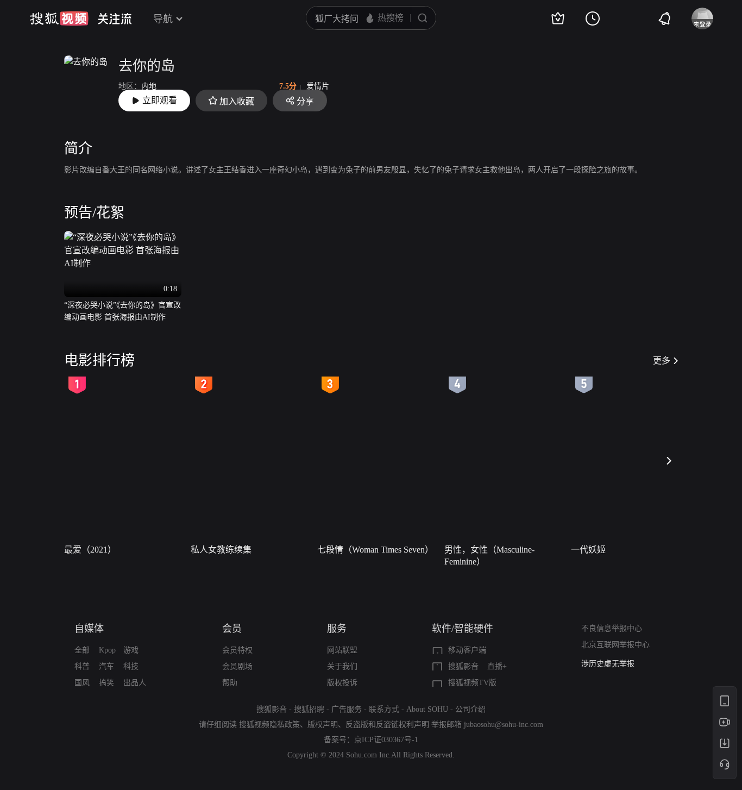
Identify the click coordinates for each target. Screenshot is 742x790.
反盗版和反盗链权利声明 (387, 724)
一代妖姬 (588, 549)
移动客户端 (467, 650)
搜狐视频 (59, 18)
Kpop (107, 650)
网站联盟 (342, 650)
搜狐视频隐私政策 (269, 724)
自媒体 (89, 628)
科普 (82, 666)
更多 (661, 360)
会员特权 (237, 650)
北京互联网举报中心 (615, 645)
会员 (232, 628)
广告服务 (346, 709)
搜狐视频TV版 (472, 683)
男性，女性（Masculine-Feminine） (489, 555)
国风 (82, 683)
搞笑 (106, 683)
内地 (148, 86)
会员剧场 (237, 666)
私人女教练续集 (221, 549)
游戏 (131, 650)
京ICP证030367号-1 (386, 740)
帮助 (229, 683)
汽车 (106, 666)
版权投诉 (342, 683)
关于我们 (342, 666)
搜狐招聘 (309, 709)
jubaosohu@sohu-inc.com (503, 724)
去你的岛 (146, 66)
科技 (131, 666)
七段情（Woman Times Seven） (375, 549)
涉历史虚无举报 (607, 664)
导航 (163, 19)
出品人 (134, 683)
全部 (82, 650)
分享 (305, 101)
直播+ (497, 666)
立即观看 (159, 100)
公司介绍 (470, 709)
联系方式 (384, 709)
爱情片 (317, 86)
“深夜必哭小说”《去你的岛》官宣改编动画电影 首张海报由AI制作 (122, 311)
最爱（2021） (90, 549)
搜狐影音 (463, 666)
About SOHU (427, 709)
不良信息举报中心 (611, 628)
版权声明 (322, 724)
